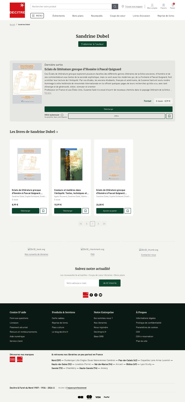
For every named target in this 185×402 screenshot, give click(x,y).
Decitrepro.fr (100, 331)
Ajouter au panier (110, 211)
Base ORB (98, 336)
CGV (138, 331)
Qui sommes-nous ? (103, 318)
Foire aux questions (19, 318)
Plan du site (141, 341)
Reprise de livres (60, 322)
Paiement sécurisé (19, 327)
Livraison (14, 322)
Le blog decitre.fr (60, 331)
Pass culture (58, 327)
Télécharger (108, 109)
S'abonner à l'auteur (92, 44)
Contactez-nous (148, 254)
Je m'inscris (109, 282)
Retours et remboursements (23, 331)
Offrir (116, 116)
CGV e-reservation (144, 336)
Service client (16, 341)
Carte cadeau (58, 318)
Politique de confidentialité (148, 322)
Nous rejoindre (101, 327)
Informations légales (146, 318)
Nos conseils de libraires (36, 254)
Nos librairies (100, 322)
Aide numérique (17, 336)
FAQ (92, 254)
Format (147, 101)
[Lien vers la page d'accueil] (17, 10)
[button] (109, 81)
